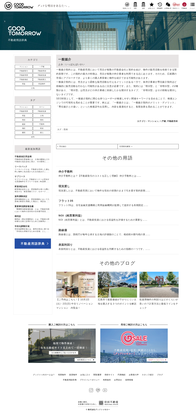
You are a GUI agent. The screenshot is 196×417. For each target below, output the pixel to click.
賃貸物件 (73, 375)
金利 (33, 137)
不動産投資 (42, 75)
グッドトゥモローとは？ (44, 375)
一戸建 (163, 121)
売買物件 (62, 375)
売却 (66, 129)
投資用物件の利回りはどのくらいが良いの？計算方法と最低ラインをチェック (158, 303)
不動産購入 (42, 79)
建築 (24, 124)
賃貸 (143, 8)
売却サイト (176, 8)
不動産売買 (24, 75)
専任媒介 (63, 146)
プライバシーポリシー (90, 380)
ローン (41, 107)
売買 (135, 8)
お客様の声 (167, 8)
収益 (24, 84)
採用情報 (129, 380)
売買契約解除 (124, 146)
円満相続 (184, 8)
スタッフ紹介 (148, 375)
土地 (33, 88)
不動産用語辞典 (33, 243)
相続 (24, 128)
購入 (42, 132)
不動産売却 (172, 121)
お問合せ (118, 380)
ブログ (160, 375)
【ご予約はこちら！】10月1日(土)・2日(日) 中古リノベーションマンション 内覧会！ (74, 303)
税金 (42, 128)
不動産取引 (24, 71)
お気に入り (151, 8)
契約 (42, 120)
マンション (153, 121)
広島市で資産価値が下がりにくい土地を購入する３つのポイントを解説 (117, 301)
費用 (24, 132)
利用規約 (107, 380)
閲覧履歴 (160, 8)
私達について (127, 8)
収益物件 (41, 84)
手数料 (41, 124)
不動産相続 (24, 79)
